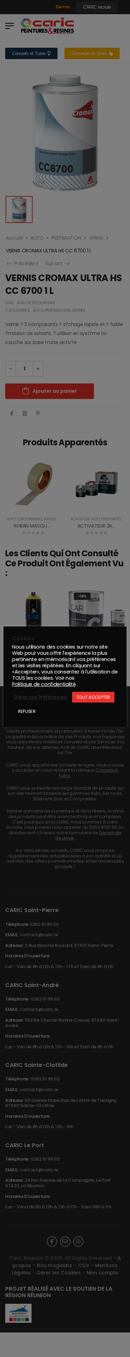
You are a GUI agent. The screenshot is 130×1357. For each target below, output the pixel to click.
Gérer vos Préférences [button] (40, 697)
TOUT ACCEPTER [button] (93, 697)
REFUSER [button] (27, 711)
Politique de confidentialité (44, 684)
